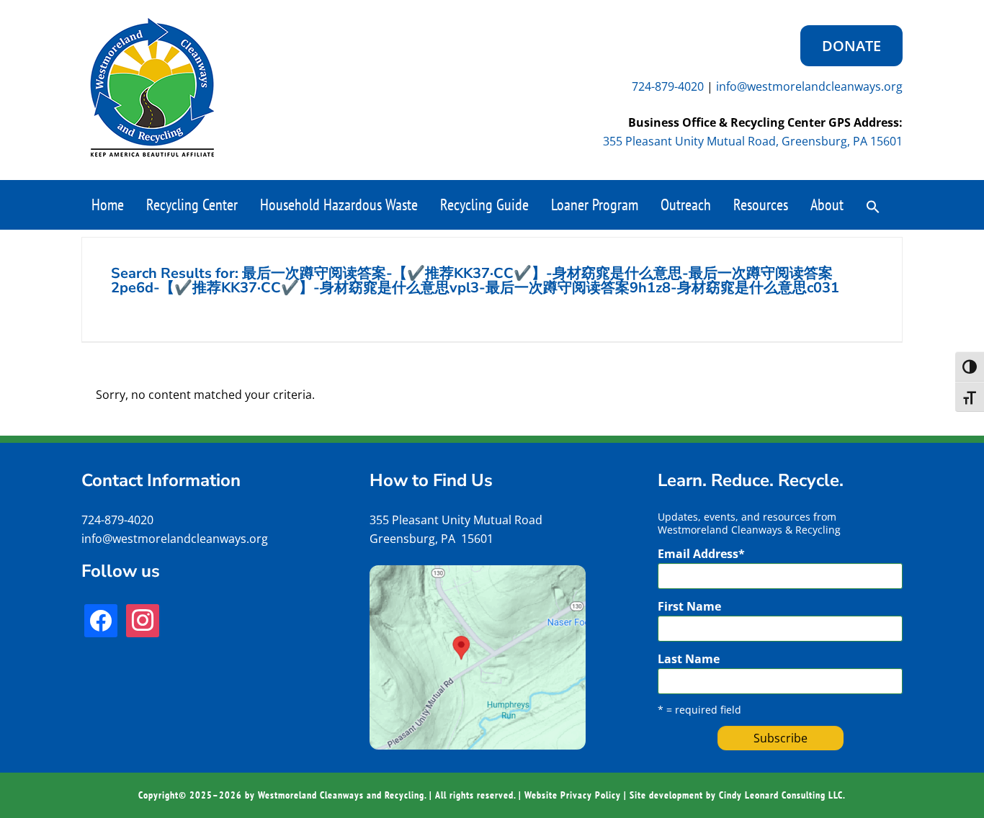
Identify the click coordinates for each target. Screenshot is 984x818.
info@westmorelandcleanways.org (809, 86)
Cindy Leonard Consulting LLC (781, 794)
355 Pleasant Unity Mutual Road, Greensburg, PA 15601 (753, 141)
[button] (873, 205)
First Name (689, 606)
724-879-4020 (668, 86)
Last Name (689, 659)
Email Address (701, 554)
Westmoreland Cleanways (152, 87)
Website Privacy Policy (572, 794)
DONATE (851, 45)
